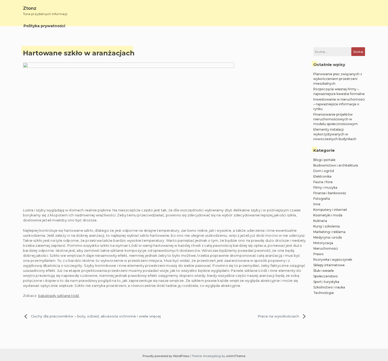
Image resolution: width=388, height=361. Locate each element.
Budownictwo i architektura (335, 165)
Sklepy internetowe (329, 265)
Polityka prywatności (44, 25)
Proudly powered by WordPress (166, 356)
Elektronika (322, 176)
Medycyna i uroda (327, 237)
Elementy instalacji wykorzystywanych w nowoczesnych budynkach (334, 134)
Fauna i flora (323, 182)
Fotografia (321, 199)
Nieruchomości (325, 248)
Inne (316, 204)
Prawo (318, 254)
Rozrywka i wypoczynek (332, 260)
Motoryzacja (323, 243)
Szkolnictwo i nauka (329, 287)
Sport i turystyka (326, 282)
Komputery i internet (330, 210)
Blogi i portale (324, 160)
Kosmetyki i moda (327, 215)
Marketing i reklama (329, 232)
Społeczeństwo (325, 276)
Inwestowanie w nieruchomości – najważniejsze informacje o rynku (339, 104)
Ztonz (29, 8)
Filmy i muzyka (325, 187)
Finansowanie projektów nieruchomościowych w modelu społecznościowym (335, 119)
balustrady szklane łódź (58, 295)
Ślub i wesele (323, 271)
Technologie (323, 293)
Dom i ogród (323, 171)
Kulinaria (320, 221)
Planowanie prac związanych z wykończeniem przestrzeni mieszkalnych (337, 79)
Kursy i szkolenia (326, 226)
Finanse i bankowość (329, 193)
